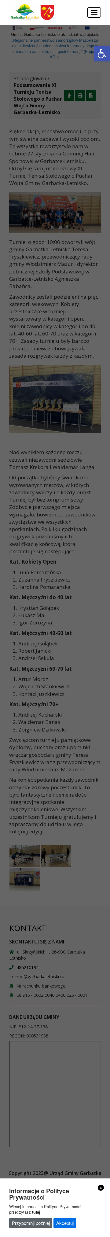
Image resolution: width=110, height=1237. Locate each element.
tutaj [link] (36, 1212)
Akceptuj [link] (65, 1223)
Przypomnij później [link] (31, 1223)
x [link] (101, 1187)
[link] (102, 53)
